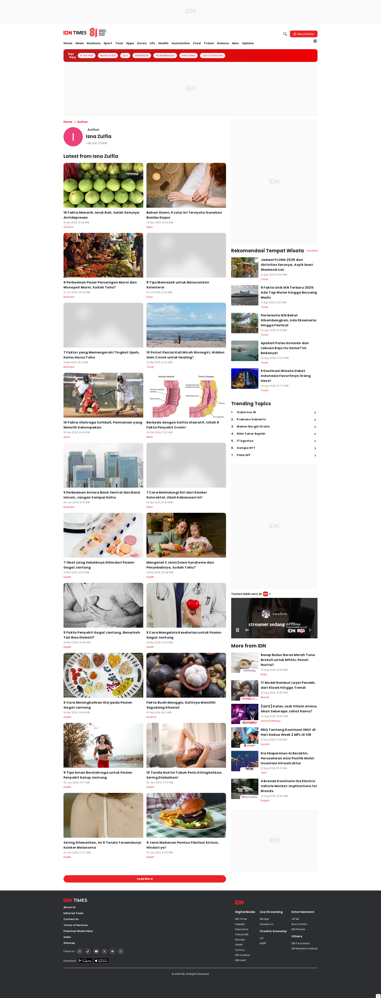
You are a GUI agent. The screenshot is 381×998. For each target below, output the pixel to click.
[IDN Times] (85, 33)
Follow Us (69, 951)
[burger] (315, 41)
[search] (285, 34)
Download (70, 960)
